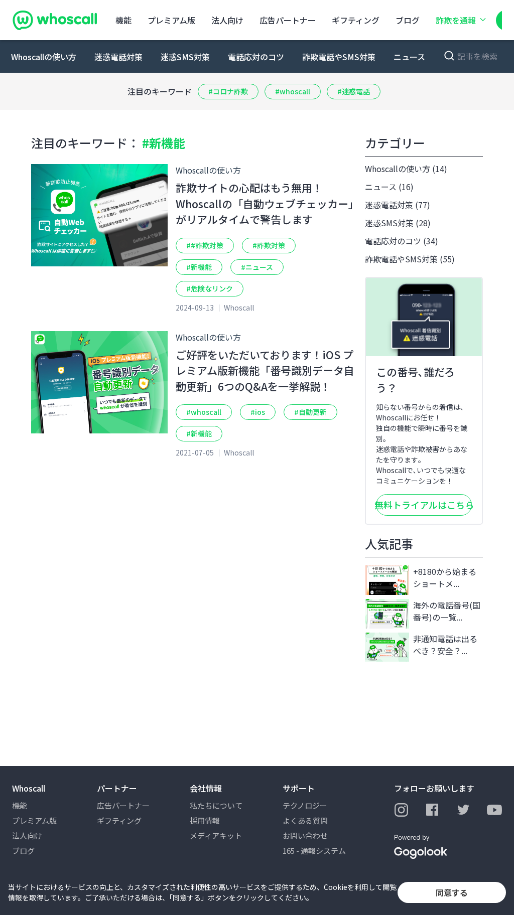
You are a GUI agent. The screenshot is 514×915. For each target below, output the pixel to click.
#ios (257, 412)
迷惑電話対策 (118, 57)
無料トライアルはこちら (424, 504)
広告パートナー (288, 20)
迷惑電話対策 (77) (397, 205)
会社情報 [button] (206, 788)
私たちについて (216, 805)
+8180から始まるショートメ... (444, 577)
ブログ (408, 20)
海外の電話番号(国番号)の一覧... (446, 611)
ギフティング (355, 20)
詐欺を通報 (456, 20)
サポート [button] (299, 788)
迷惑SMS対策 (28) (398, 223)
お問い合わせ (305, 835)
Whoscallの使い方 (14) (406, 169)
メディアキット (216, 835)
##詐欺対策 (204, 245)
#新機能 (199, 267)
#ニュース (257, 267)
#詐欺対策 (268, 245)
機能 (123, 20)
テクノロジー (305, 805)
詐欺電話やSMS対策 (338, 57)
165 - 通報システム (314, 850)
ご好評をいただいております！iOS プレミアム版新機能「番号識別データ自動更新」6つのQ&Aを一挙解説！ (265, 370)
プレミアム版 (171, 20)
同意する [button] (452, 892)
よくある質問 (305, 820)
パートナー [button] (117, 788)
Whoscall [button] (28, 788)
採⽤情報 (205, 820)
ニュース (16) (389, 187)
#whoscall (292, 91)
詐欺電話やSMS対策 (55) (410, 259)
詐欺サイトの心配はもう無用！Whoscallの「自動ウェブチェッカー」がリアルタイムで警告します (265, 203)
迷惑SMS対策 (185, 57)
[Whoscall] (54, 20)
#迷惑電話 (353, 91)
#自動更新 (310, 412)
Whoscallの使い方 (43, 57)
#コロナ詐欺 (228, 91)
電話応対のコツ (256, 57)
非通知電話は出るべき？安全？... (445, 645)
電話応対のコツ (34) (401, 241)
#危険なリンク (209, 288)
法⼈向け (227, 20)
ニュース (409, 57)
